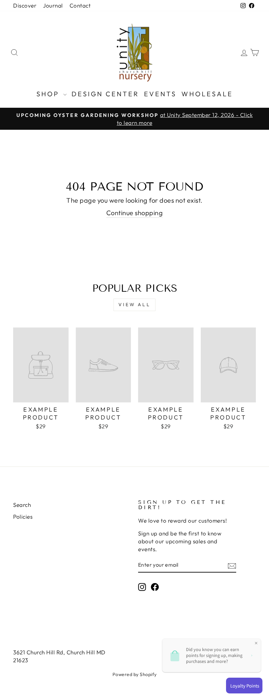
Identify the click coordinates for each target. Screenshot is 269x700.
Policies (22, 516)
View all (134, 304)
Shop (49, 94)
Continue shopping (134, 213)
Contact (80, 5)
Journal (53, 5)
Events (160, 94)
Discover (24, 5)
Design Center (105, 94)
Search (22, 504)
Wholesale (207, 94)
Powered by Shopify (135, 674)
